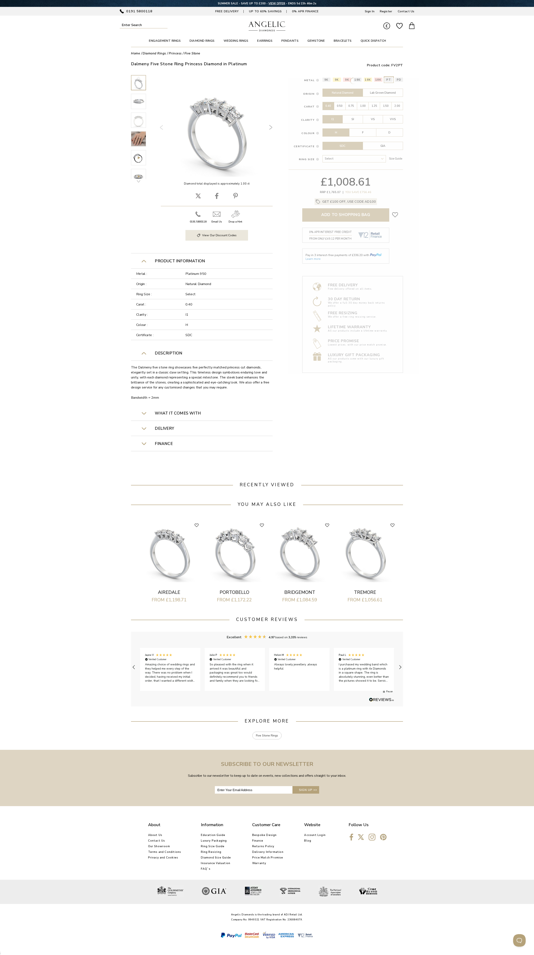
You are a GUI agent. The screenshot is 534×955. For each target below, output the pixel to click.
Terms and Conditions (164, 852)
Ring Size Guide (212, 846)
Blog (307, 841)
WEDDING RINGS (236, 41)
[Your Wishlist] (399, 26)
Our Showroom (159, 846)
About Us (155, 835)
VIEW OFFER (276, 3)
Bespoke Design (264, 835)
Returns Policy (263, 846)
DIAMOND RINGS (202, 41)
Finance (257, 841)
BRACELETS (343, 41)
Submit (164, 25)
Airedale (169, 592)
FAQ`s (205, 869)
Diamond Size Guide (216, 858)
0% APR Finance (305, 11)
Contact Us (406, 11)
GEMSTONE (316, 41)
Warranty (259, 863)
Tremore (365, 592)
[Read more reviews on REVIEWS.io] (381, 700)
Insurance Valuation (215, 863)
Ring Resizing (211, 852)
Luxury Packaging (214, 841)
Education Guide (213, 835)
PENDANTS (289, 41)
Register (386, 11)
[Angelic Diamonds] (267, 30)
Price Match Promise (267, 858)
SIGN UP (308, 790)
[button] (134, 667)
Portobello (234, 592)
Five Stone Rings (267, 736)
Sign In (370, 11)
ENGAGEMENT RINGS (165, 41)
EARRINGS (264, 41)
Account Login (315, 835)
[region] (267, 667)
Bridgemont (299, 592)
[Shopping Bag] (411, 26)
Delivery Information (267, 852)
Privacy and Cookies (163, 858)
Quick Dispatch (373, 41)
